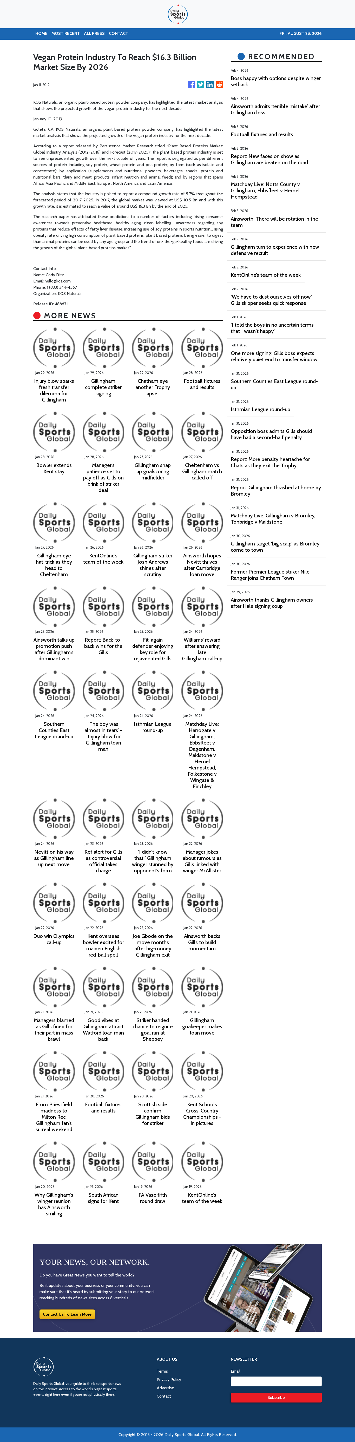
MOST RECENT (65, 33)
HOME (41, 33)
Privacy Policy (169, 1379)
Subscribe (276, 1397)
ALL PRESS (94, 33)
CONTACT (118, 33)
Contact (164, 1396)
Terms (162, 1371)
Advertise (165, 1387)
